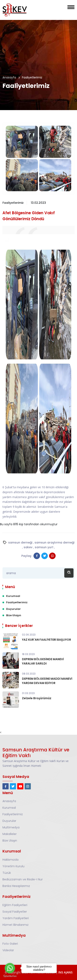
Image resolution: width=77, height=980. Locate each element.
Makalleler (9, 834)
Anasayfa (9, 77)
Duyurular (13, 609)
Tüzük (6, 873)
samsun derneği (20, 542)
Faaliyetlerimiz (17, 602)
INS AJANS (65, 972)
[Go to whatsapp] (10, 968)
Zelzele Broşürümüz (36, 698)
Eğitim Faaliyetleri (14, 905)
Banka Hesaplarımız (16, 886)
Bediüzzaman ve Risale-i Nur (22, 879)
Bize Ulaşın (13, 615)
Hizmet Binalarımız (15, 925)
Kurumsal (13, 596)
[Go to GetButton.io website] (9, 976)
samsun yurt (44, 547)
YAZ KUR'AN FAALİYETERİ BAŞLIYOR (46, 640)
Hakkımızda (10, 860)
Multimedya (11, 827)
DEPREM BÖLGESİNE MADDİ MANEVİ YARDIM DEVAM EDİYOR (47, 681)
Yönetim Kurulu (13, 866)
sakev (28, 547)
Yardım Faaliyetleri (15, 918)
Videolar (8, 950)
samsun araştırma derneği (54, 542)
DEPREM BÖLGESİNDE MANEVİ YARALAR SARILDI (43, 661)
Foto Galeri (10, 944)
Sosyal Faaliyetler (14, 912)
